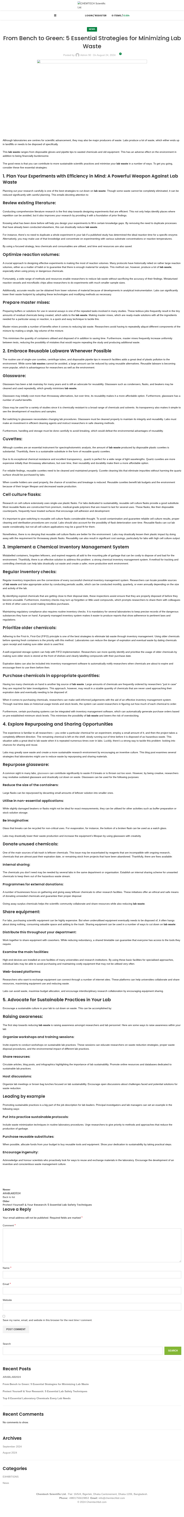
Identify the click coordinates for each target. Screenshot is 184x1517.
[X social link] (15, 1176)
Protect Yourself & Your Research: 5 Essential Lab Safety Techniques (45, 1391)
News (92, 29)
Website (7, 1300)
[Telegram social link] (42, 1176)
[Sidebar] (4, 1512)
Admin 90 (85, 55)
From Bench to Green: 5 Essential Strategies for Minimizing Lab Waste (46, 1384)
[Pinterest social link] (24, 1176)
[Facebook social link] (6, 1176)
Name (7, 1267)
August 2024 (10, 1452)
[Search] (79, 15)
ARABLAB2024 (12, 1377)
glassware (43, 773)
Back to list (9, 1197)
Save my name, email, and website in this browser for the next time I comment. (47, 1320)
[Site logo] (92, 5)
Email (7, 1283)
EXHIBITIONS (11, 1476)
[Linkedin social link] (33, 1176)
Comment (9, 1225)
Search (7, 1343)
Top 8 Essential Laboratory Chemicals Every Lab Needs (37, 1398)
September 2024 (12, 1446)
